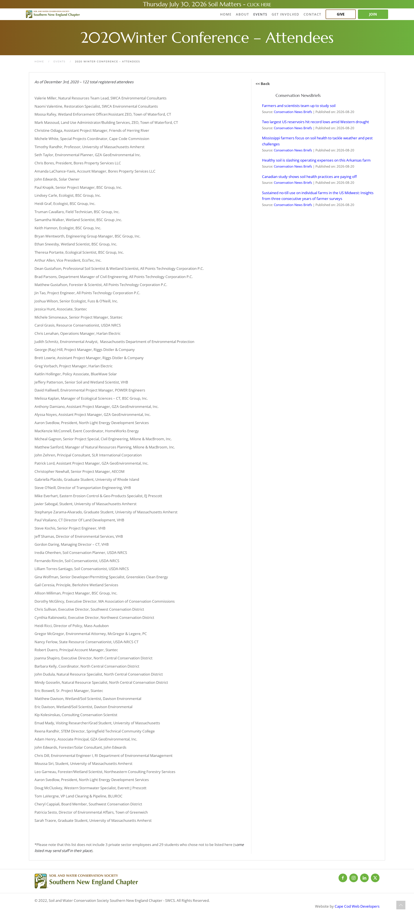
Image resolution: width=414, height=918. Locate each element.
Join (373, 14)
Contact (312, 14)
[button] (400, 905)
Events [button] (260, 14)
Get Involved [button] (285, 14)
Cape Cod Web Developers (357, 906)
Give (341, 14)
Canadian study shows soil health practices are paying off (309, 176)
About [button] (242, 14)
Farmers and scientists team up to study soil (299, 105)
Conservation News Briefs (293, 112)
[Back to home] (53, 14)
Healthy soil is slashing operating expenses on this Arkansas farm (316, 160)
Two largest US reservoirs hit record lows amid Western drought (315, 121)
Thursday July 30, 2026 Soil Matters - (195, 4)
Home (226, 14)
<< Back (263, 83)
